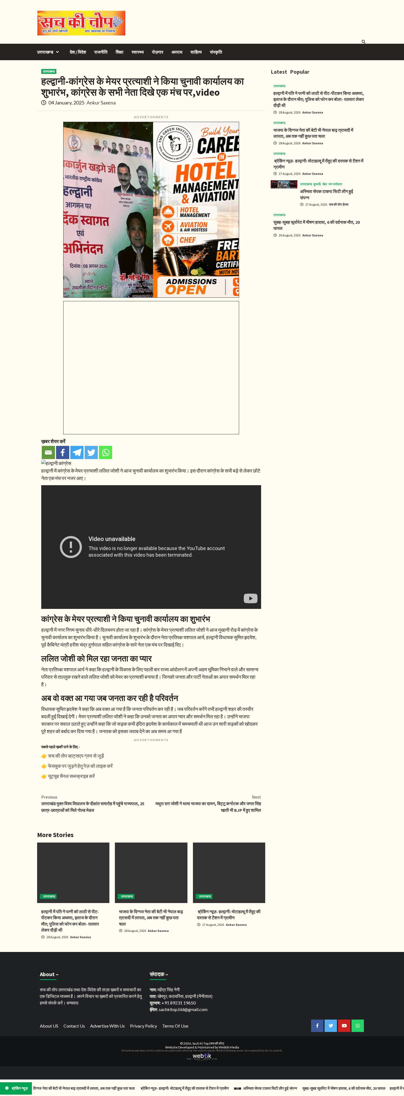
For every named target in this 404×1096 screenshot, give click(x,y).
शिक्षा (119, 52)
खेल (324, 184)
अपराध (176, 52)
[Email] (48, 452)
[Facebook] (62, 452)
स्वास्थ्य (138, 52)
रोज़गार (157, 52)
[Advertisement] (319, 280)
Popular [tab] (299, 71)
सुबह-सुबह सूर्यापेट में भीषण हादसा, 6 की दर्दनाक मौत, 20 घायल (322, 1088)
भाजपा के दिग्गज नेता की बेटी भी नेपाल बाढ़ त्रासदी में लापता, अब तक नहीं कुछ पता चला (151, 918)
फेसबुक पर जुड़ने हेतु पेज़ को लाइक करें (80, 766)
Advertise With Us (107, 1025)
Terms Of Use (175, 1025)
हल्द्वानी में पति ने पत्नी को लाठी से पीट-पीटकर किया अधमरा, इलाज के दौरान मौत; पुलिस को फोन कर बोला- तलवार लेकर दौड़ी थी (318, 99)
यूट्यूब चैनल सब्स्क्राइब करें (71, 776)
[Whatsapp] (105, 452)
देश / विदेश (78, 52)
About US (49, 1025)
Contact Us (74, 1025)
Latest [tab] (279, 71)
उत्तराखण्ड (45, 52)
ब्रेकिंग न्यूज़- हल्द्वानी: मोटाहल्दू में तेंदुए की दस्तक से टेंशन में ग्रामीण (164, 1088)
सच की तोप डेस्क (338, 204)
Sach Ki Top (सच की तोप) (208, 1043)
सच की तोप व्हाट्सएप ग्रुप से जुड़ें (76, 756)
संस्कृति (216, 52)
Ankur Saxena (101, 103)
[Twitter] (91, 452)
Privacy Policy (143, 1025)
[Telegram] (77, 452)
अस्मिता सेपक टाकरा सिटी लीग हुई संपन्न (249, 1088)
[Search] (363, 42)
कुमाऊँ (317, 184)
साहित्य (196, 52)
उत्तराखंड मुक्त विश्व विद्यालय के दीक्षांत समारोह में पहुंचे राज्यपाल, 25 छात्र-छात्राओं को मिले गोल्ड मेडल (92, 803)
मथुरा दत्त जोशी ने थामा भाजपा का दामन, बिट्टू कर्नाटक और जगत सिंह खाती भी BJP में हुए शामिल (208, 803)
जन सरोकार (335, 184)
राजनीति (100, 52)
